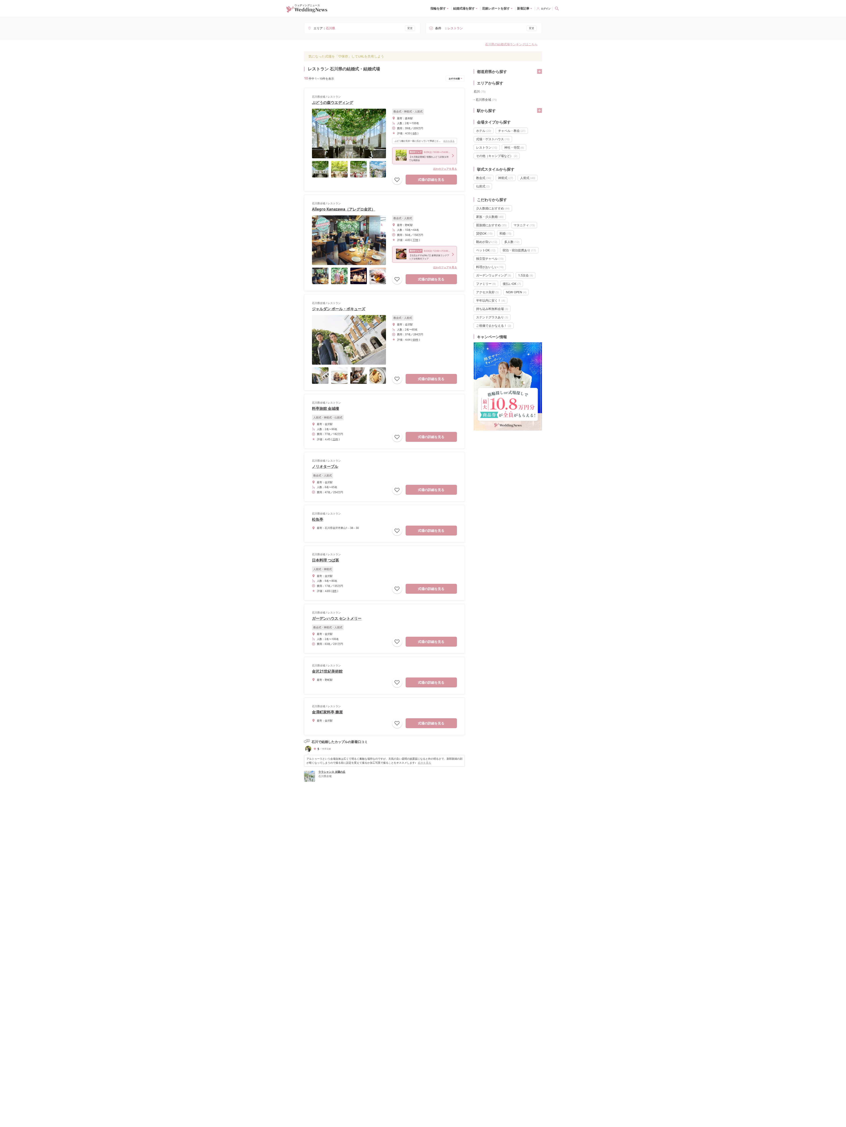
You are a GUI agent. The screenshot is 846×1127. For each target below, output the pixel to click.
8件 (334, 591)
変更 (410, 28)
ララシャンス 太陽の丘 (331, 772)
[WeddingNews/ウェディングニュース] (306, 10)
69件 (415, 339)
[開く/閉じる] (539, 71)
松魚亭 (317, 519)
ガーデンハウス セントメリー (337, 618)
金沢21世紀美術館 (327, 671)
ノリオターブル (325, 466)
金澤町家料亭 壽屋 (327, 712)
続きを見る (449, 140)
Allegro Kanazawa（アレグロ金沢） (343, 209)
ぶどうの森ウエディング (332, 102)
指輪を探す (438, 8)
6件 (415, 133)
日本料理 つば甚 (325, 560)
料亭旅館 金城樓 (325, 408)
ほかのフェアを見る (445, 169)
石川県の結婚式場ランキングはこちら (511, 44)
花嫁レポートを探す (496, 8)
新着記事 (523, 8)
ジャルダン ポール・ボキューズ (338, 308)
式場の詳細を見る (431, 179)
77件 (415, 240)
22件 (335, 439)
